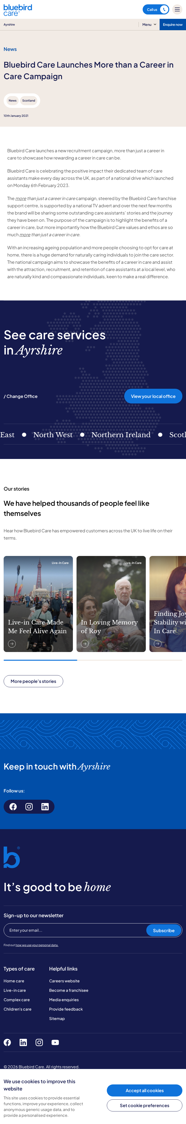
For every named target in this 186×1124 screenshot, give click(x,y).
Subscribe (164, 930)
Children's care (17, 1009)
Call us (152, 9)
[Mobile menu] (177, 9)
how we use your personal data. (37, 945)
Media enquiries (64, 999)
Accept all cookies (145, 1090)
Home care (14, 980)
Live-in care (15, 990)
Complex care (17, 999)
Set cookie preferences (144, 1105)
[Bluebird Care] (18, 14)
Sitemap (57, 1018)
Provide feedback (66, 1009)
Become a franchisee (68, 990)
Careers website (64, 980)
